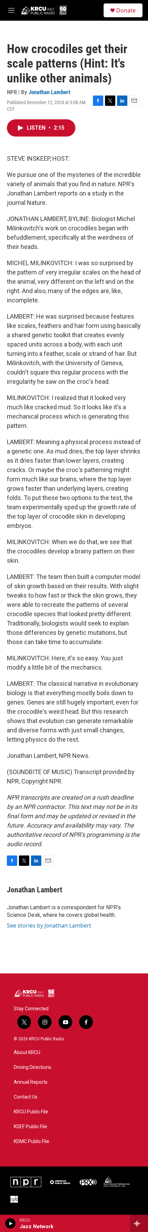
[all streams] (139, 1223)
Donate (126, 10)
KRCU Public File (31, 1111)
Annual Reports (30, 1082)
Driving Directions (32, 1067)
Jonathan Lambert (49, 92)
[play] (10, 1223)
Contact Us (26, 1097)
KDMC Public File (31, 1141)
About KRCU (27, 1052)
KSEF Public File (30, 1126)
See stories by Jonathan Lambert (49, 925)
